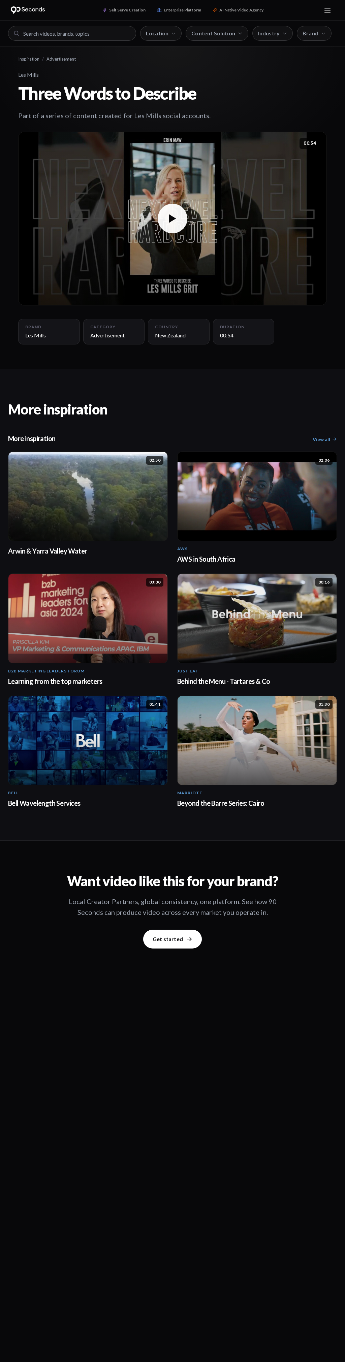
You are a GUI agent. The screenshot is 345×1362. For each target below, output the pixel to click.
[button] (172, 218)
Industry (269, 33)
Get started (168, 939)
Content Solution (213, 33)
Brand (310, 33)
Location (157, 33)
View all (321, 439)
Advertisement (61, 59)
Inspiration (28, 59)
